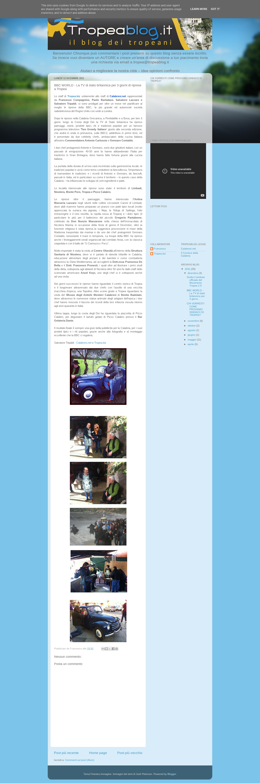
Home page (98, 753)
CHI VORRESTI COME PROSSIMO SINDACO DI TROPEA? (195, 309)
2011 (188, 269)
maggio (192, 339)
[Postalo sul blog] (106, 648)
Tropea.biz (73, 96)
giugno (192, 335)
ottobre (192, 325)
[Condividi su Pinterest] (116, 648)
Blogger (171, 774)
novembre (194, 321)
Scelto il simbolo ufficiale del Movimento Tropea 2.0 (196, 281)
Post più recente (66, 753)
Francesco (160, 248)
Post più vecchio (129, 753)
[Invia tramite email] (103, 648)
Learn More (198, 9)
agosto (192, 330)
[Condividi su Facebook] (113, 648)
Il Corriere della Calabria (189, 254)
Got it (215, 9)
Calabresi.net (118, 96)
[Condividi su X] (110, 648)
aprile (191, 344)
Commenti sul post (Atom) (79, 760)
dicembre (193, 273)
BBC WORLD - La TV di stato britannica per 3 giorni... (196, 294)
